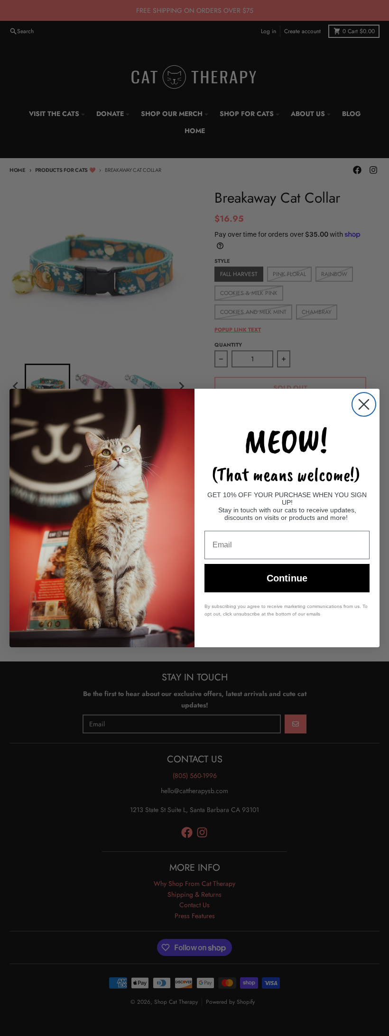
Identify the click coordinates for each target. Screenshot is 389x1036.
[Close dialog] (364, 404)
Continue (287, 578)
